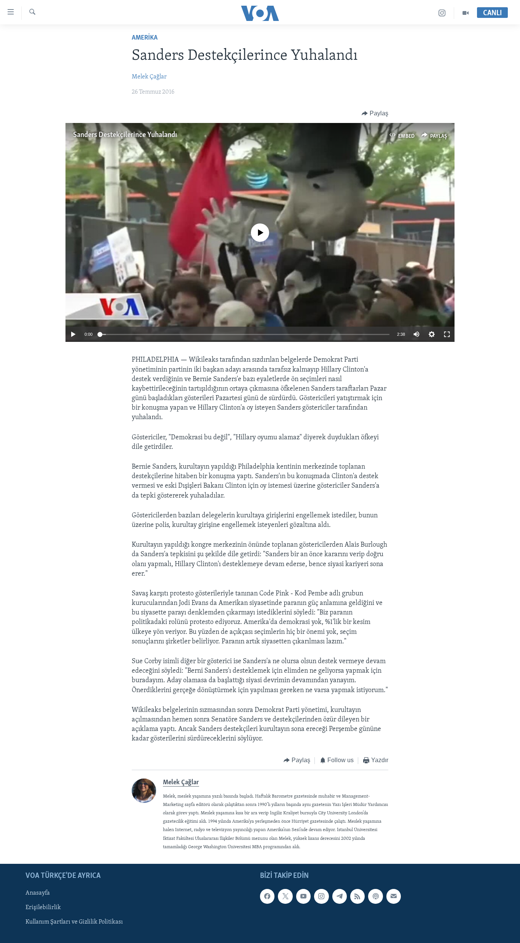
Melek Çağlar (149, 77)
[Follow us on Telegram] (339, 896)
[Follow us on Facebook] (267, 896)
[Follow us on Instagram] (321, 896)
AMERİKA (145, 38)
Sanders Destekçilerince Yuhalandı (125, 135)
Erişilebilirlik (43, 908)
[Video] (465, 13)
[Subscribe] (393, 896)
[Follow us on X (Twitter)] (285, 896)
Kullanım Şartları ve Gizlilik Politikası (74, 922)
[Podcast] (375, 896)
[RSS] (357, 896)
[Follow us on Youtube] (303, 896)
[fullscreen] (447, 334)
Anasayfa (38, 893)
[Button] (375, 113)
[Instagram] (442, 13)
